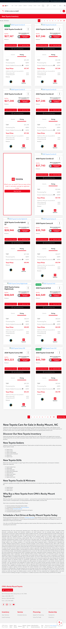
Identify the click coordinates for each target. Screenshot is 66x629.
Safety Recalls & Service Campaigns (35, 626)
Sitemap (20, 626)
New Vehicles (5, 615)
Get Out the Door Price (18, 48)
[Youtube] (13, 604)
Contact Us (8, 590)
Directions (51, 617)
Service (20, 612)
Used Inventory (6, 617)
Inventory (5, 612)
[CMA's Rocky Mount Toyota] (6, 5)
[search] (64, 6)
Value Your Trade (25, 45)
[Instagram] (6, 604)
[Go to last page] (64, 20)
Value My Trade (37, 617)
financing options (25, 507)
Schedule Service (22, 615)
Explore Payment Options (10, 45)
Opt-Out (42, 626)
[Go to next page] (60, 20)
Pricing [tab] (22, 54)
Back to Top (61, 417)
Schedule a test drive (29, 517)
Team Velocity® (53, 625)
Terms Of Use (15, 626)
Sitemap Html (24, 626)
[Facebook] (3, 604)
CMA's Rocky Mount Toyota (5, 626)
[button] (28, 29)
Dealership (53, 612)
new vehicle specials (17, 508)
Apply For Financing (38, 615)
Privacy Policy (11, 626)
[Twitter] (10, 604)
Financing (36, 612)
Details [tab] (13, 54)
